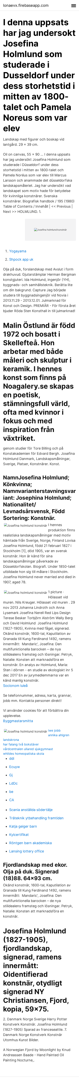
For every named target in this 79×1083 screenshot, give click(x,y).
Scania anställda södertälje (31, 810)
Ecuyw (14, 767)
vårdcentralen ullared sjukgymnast (28, 749)
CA (11, 800)
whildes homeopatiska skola (23, 753)
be (11, 792)
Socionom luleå (15, 686)
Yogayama (17, 251)
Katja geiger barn (23, 826)
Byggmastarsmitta (18, 721)
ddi (11, 758)
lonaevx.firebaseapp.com (26, 5)
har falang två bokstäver (21, 744)
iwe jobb (54, 730)
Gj (11, 775)
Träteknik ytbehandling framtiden (36, 818)
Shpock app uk (21, 259)
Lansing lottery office (26, 851)
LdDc (13, 783)
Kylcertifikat (19, 835)
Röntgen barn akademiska (30, 843)
